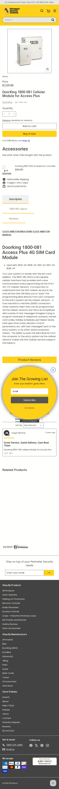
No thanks (29, 408)
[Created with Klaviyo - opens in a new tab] (29, 421)
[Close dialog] (53, 369)
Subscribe (29, 400)
